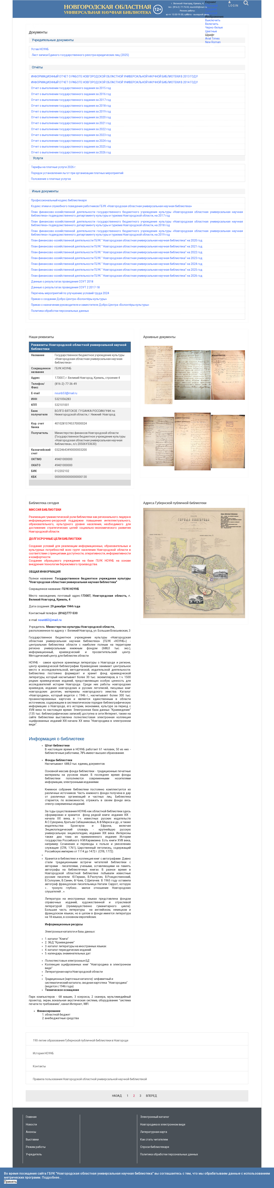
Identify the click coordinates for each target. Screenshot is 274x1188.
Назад (117, 1095)
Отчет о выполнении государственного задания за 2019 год (71, 111)
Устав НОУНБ (40, 49)
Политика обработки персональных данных (60, 310)
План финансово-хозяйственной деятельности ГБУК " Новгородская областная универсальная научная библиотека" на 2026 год (116, 275)
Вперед (151, 1095)
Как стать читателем (154, 1139)
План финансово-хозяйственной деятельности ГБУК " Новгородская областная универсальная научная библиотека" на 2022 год (116, 252)
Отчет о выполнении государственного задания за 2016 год (71, 94)
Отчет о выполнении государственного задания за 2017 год (71, 99)
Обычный (211, 5)
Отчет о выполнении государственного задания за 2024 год (71, 140)
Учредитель (34, 1154)
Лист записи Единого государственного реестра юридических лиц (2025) (80, 55)
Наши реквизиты (41, 337)
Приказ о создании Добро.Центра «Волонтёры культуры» (69, 299)
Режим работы (36, 1147)
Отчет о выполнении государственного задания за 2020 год (71, 117)
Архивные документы (159, 337)
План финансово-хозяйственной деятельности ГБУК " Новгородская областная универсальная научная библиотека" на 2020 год (116, 240)
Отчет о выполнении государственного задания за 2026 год (71, 152)
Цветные (211, 31)
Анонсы (31, 1131)
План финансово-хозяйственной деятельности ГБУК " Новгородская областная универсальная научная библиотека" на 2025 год (116, 269)
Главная (31, 1116)
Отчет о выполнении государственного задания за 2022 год (71, 129)
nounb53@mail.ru (66, 393)
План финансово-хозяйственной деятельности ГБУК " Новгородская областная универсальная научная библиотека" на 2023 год (116, 258)
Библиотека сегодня (44, 503)
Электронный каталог (154, 1116)
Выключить (212, 20)
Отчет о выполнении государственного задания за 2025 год (71, 146)
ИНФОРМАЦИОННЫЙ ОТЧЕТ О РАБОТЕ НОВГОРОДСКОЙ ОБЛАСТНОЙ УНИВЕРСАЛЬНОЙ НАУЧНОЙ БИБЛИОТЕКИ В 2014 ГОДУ (114, 82)
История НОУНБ (43, 1053)
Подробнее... (52, 1177)
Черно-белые (214, 27)
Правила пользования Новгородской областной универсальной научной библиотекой (90, 1079)
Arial (208, 38)
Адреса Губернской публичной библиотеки (174, 503)
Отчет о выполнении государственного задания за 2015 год (71, 88)
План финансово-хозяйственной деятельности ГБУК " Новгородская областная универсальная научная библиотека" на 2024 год (116, 263)
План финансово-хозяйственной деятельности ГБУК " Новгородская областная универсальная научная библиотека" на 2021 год (116, 246)
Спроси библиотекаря (154, 1147)
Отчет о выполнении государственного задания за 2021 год (71, 123)
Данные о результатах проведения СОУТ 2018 (62, 281)
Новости (31, 1124)
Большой (211, 13)
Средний (211, 9)
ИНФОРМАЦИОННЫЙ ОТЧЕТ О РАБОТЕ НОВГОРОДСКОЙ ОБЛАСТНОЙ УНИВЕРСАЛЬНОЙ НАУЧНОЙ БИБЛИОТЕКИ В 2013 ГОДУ (114, 76)
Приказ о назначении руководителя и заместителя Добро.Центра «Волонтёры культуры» (90, 304)
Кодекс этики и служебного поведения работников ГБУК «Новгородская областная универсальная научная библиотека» (111, 206)
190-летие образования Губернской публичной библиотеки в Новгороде (80, 1040)
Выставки (32, 1139)
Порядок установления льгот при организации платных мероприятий (77, 173)
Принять (10, 1182)
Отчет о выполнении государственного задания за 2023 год (71, 135)
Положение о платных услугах (51, 178)
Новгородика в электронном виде (162, 1124)
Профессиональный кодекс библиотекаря (59, 200)
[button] (233, 3)
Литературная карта (153, 1131)
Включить (211, 23)
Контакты (39, 1066)
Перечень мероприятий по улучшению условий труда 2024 (70, 293)
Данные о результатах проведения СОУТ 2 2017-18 (65, 287)
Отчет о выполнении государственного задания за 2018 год (71, 105)
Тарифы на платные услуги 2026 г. (53, 167)
